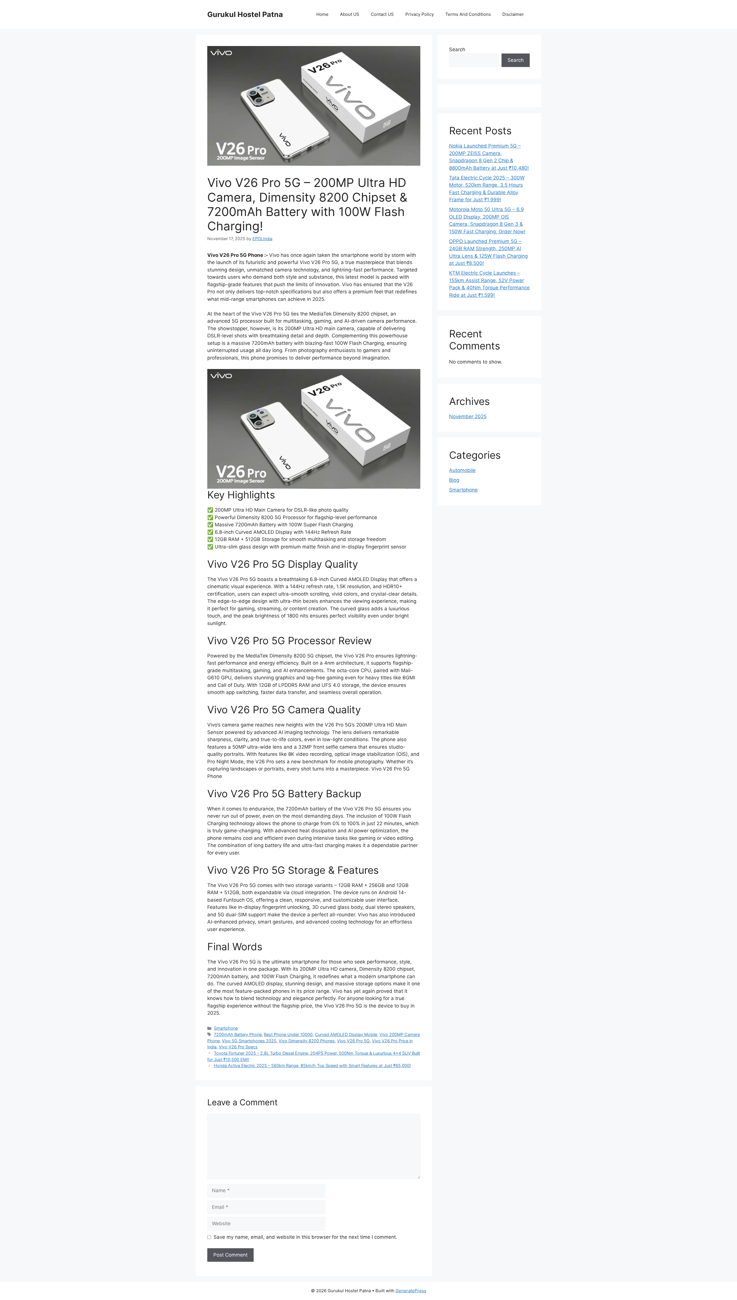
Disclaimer (513, 14)
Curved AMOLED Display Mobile (346, 1034)
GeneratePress (411, 1290)
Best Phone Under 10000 (288, 1034)
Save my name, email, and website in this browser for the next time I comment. (305, 1237)
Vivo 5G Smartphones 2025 (249, 1040)
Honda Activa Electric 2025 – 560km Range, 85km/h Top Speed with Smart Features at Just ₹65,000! (312, 1065)
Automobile (462, 470)
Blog (454, 480)
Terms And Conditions (468, 14)
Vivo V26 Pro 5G (353, 1040)
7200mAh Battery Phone (238, 1034)
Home (322, 14)
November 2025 (468, 416)
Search (457, 49)
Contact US (382, 14)
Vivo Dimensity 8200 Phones (307, 1040)
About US (349, 14)
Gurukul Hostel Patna (245, 14)
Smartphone (226, 1028)
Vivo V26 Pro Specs (238, 1046)
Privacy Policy (419, 14)
